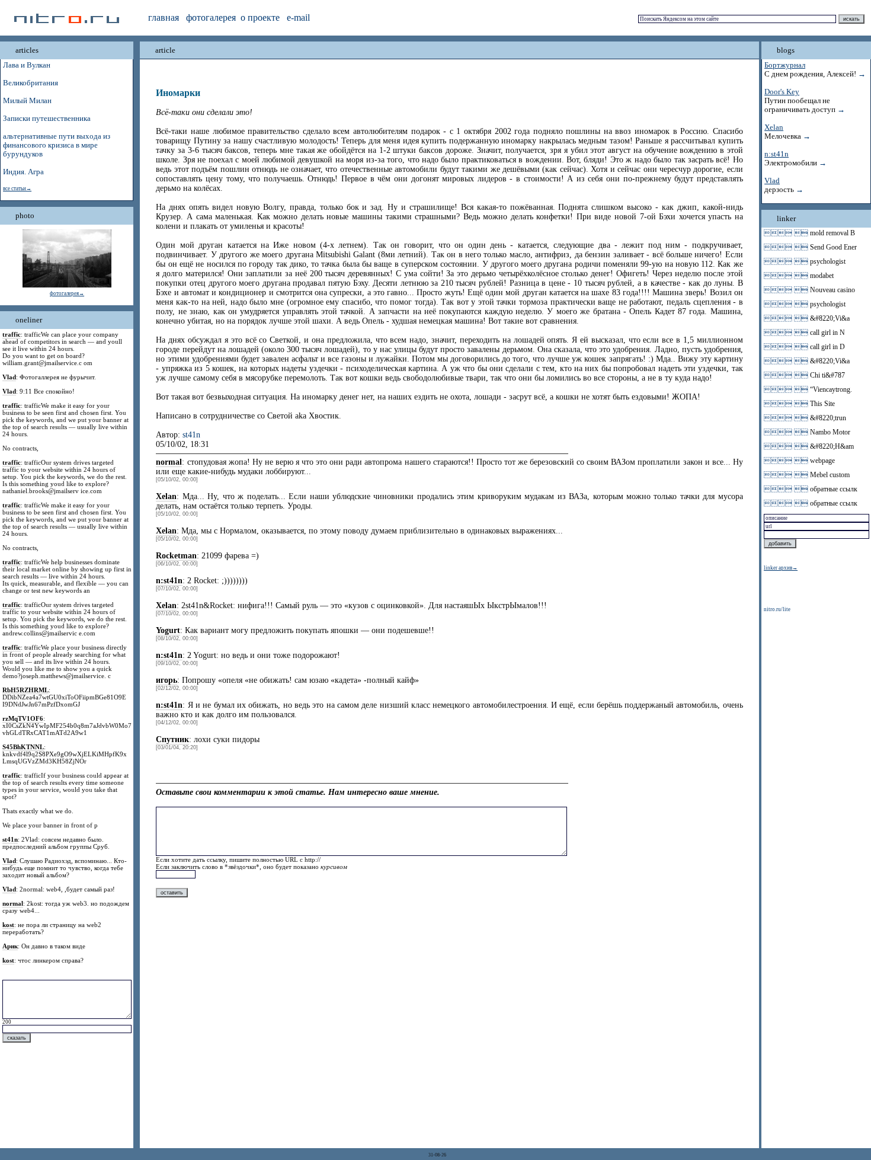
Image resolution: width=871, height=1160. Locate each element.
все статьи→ (17, 188)
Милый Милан (27, 101)
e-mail (298, 17)
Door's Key (781, 92)
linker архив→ (781, 568)
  (786, 233)
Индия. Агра (23, 172)
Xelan (773, 127)
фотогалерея (211, 17)
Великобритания (30, 83)
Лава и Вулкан (26, 65)
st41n (191, 434)
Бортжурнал (784, 65)
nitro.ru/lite (777, 609)
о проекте (260, 17)
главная (163, 17)
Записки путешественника (47, 118)
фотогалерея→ (67, 293)
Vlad (772, 181)
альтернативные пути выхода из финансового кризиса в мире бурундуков (56, 145)
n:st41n (776, 154)
